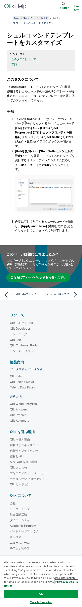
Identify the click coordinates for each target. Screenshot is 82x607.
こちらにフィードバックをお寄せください (38, 277)
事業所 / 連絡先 (19, 548)
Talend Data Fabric (23, 387)
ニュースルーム (20, 542)
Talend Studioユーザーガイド (31, 18)
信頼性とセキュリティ (24, 445)
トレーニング (18, 334)
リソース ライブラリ (23, 351)
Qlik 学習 (15, 339)
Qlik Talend (17, 376)
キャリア (15, 537)
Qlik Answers (19, 409)
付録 (55, 18)
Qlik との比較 (18, 467)
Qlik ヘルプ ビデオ (22, 323)
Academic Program (23, 525)
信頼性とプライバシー (24, 450)
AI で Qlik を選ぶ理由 (23, 462)
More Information (41, 602)
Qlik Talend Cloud (22, 381)
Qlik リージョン (20, 484)
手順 (14, 64)
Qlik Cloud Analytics (23, 403)
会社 (13, 503)
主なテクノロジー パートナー (28, 473)
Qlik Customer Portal (24, 345)
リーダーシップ (20, 509)
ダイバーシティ (20, 520)
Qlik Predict (18, 415)
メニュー (76, 7)
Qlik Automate (19, 420)
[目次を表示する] (8, 18)
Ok (41, 593)
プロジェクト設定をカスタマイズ (32, 23)
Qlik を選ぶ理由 (20, 439)
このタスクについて (23, 59)
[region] (41, 581)
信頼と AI (16, 456)
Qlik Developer (20, 328)
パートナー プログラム (24, 531)
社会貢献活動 (18, 514)
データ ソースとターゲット (27, 478)
